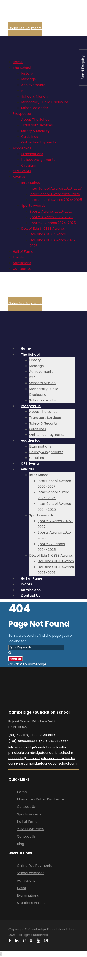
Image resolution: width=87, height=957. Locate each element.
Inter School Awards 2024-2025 (56, 199)
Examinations (32, 154)
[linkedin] (16, 940)
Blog (20, 843)
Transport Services (37, 125)
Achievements (33, 84)
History (27, 73)
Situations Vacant (31, 902)
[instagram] (46, 940)
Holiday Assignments (38, 159)
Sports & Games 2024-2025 (53, 222)
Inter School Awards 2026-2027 (56, 188)
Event (21, 888)
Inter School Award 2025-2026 (55, 194)
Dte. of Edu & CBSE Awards (43, 228)
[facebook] (9, 940)
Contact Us (22, 268)
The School (22, 67)
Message (28, 79)
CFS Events (22, 171)
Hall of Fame (23, 251)
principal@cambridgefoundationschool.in (40, 752)
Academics (22, 148)
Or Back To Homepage (27, 664)
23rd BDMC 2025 (30, 829)
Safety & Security (35, 130)
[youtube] (38, 940)
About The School (35, 119)
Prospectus (22, 113)
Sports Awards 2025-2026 (51, 217)
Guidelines (29, 136)
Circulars (28, 165)
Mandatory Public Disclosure (44, 102)
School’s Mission (34, 96)
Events (18, 257)
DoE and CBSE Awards (48, 234)
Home (18, 62)
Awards (19, 176)
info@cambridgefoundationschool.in (37, 747)
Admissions (22, 263)
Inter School (31, 182)
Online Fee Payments (25, 28)
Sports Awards (33, 205)
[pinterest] (24, 940)
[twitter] (31, 940)
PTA (24, 90)
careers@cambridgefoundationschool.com (42, 763)
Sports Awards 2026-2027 (51, 211)
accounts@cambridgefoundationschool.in (41, 758)
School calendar (34, 107)
